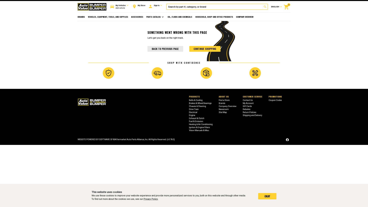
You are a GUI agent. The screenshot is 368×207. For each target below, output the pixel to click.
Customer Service (252, 96)
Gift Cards (247, 106)
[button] (119, 6)
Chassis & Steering (197, 106)
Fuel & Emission (196, 121)
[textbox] (214, 6)
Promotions (275, 96)
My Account (248, 103)
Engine (192, 115)
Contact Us (248, 100)
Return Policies (249, 112)
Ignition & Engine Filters (199, 127)
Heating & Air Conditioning (201, 124)
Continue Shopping (205, 49)
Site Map (223, 112)
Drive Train (194, 109)
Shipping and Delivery (252, 115)
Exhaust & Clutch (196, 118)
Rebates (246, 109)
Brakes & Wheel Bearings (200, 103)
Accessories (137, 16)
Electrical (193, 112)
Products (194, 96)
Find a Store (224, 100)
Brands (81, 16)
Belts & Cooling (196, 100)
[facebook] (287, 139)
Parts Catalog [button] (155, 17)
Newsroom (224, 109)
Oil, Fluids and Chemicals (180, 16)
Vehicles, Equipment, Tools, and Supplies (108, 16)
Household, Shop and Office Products (214, 16)
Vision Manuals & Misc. (199, 130)
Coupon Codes (275, 100)
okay (267, 196)
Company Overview (244, 16)
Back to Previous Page (165, 49)
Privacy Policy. (150, 199)
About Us (224, 96)
